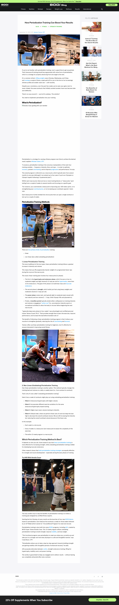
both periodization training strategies (50, 450)
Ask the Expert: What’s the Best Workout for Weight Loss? (91, 65)
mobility (54, 531)
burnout (67, 321)
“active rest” (45, 303)
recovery (25, 169)
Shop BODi (111, 5)
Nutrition (31, 9)
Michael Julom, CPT (38, 161)
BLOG (37, 26)
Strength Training (56, 26)
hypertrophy (63, 281)
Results (77, 9)
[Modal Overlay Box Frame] (59, 600)
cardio (45, 549)
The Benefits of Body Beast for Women (91, 89)
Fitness (23, 9)
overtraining (37, 169)
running (27, 80)
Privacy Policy (67, 593)
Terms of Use (60, 593)
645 (66, 527)
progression (54, 169)
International (87, 9)
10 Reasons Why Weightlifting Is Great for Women (91, 114)
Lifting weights (40, 78)
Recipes (48, 9)
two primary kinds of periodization (38, 250)
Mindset (40, 9)
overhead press (38, 189)
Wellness (69, 9)
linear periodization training (62, 442)
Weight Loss (58, 9)
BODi (51, 527)
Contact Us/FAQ (52, 593)
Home (58, 6)
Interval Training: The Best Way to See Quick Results (91, 40)
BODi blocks (69, 519)
